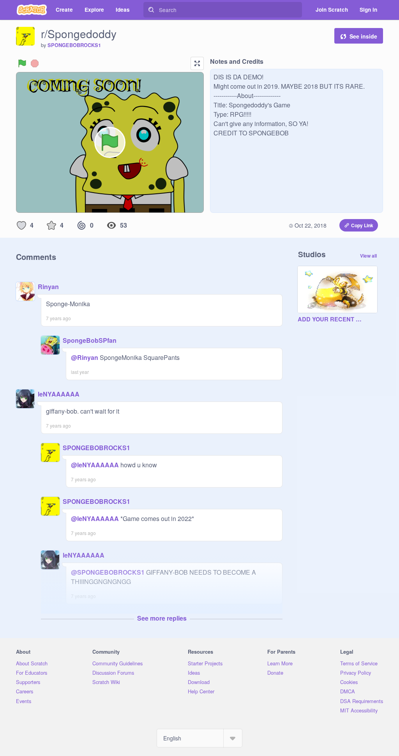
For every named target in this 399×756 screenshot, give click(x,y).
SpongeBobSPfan (90, 340)
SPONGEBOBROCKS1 (74, 45)
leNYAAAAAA (58, 393)
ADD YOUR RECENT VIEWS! (330, 319)
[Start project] (22, 63)
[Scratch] (32, 9)
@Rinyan (84, 357)
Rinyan (48, 286)
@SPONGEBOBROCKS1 (108, 572)
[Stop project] (34, 63)
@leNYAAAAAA (95, 464)
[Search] (151, 10)
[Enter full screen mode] (197, 63)
